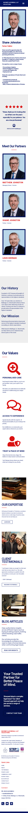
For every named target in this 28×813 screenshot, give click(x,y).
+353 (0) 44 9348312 (8, 791)
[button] (23, 3)
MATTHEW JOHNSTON (13, 182)
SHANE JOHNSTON (11, 220)
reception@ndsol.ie (8, 793)
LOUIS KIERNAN (10, 258)
